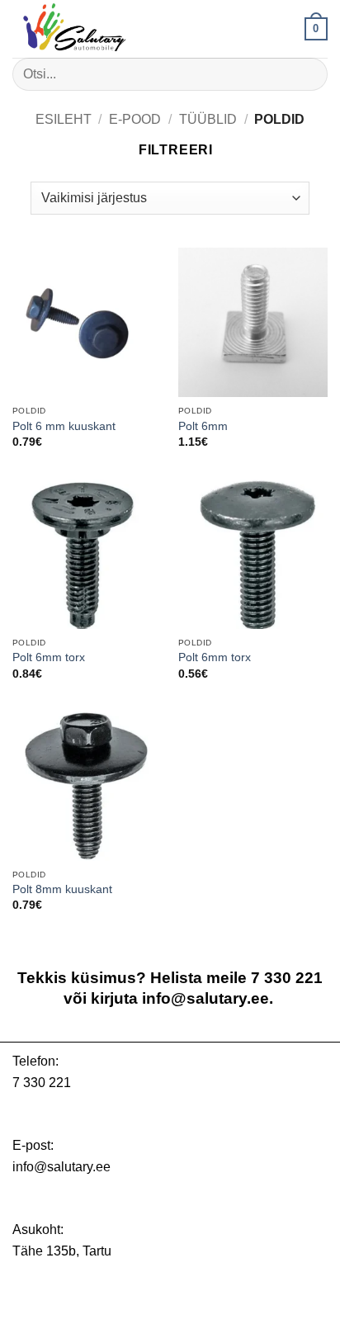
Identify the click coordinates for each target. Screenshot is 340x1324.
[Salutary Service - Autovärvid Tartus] (94, 29)
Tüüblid (208, 119)
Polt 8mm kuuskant (62, 889)
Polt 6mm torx (48, 657)
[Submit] (308, 74)
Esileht (63, 119)
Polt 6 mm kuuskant (64, 426)
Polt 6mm (203, 426)
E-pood (135, 119)
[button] (316, 29)
